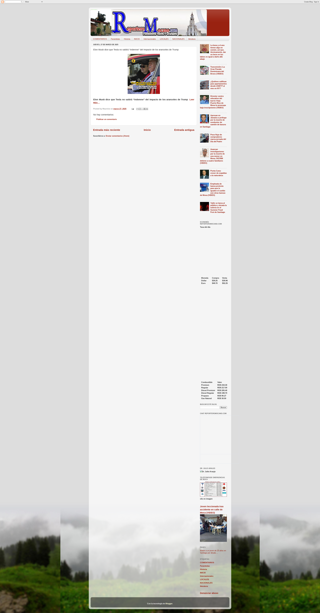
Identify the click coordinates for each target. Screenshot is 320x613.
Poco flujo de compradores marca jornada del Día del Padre (218, 138)
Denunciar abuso (209, 593)
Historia (127, 39)
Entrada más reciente (106, 129)
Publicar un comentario (106, 119)
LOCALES (164, 39)
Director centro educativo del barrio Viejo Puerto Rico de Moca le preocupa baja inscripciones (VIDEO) (213, 102)
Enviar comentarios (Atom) (117, 136)
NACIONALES (178, 39)
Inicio (147, 129)
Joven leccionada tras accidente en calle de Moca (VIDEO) (212, 509)
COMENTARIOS (100, 39)
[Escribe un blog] (140, 109)
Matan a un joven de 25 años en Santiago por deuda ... (213, 551)
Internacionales (150, 39)
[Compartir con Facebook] (144, 109)
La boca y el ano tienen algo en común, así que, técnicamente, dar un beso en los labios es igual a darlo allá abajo (213, 52)
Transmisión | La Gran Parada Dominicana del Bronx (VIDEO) (217, 70)
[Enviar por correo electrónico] (137, 109)
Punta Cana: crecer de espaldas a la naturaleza (218, 173)
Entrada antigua (184, 129)
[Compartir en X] (142, 109)
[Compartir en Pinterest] (147, 109)
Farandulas (115, 39)
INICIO (137, 39)
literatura (191, 39)
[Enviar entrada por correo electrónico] (132, 109)
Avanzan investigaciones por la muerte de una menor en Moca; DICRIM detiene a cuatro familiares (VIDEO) (212, 156)
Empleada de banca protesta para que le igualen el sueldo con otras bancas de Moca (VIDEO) (212, 189)
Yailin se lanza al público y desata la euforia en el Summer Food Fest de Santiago (218, 207)
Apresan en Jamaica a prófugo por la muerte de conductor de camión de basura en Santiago (213, 121)
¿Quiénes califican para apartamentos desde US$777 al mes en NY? (218, 84)
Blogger (169, 603)
